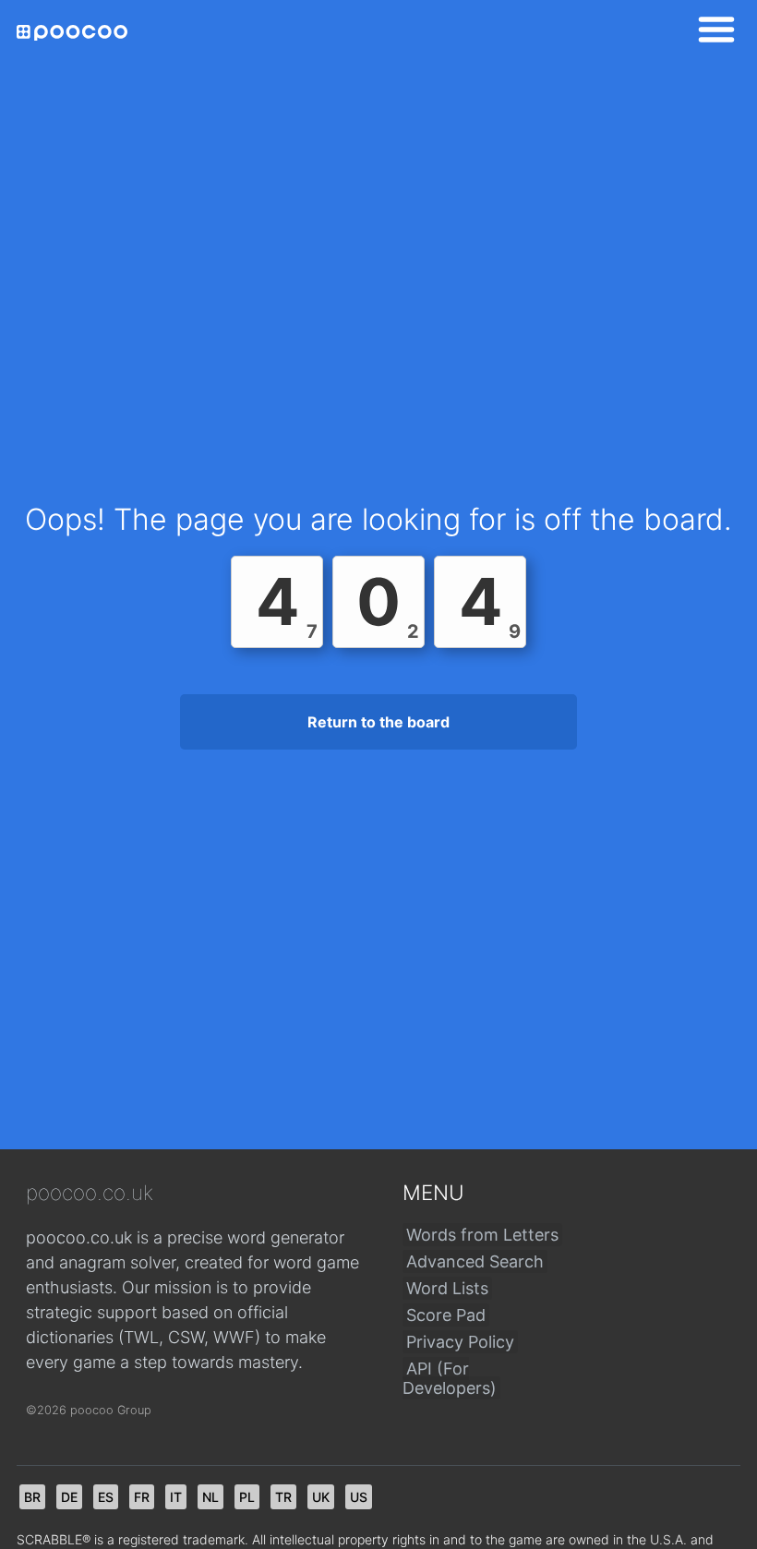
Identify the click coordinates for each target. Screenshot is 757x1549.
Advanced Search (475, 1261)
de (69, 1497)
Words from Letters (482, 1234)
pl (247, 1497)
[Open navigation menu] (710, 32)
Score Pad (446, 1315)
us (358, 1497)
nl (210, 1497)
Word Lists (447, 1288)
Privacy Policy (460, 1341)
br (32, 1497)
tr (283, 1497)
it (176, 1497)
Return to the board (378, 722)
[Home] (72, 33)
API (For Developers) (450, 1378)
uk (321, 1497)
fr (142, 1497)
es (106, 1497)
